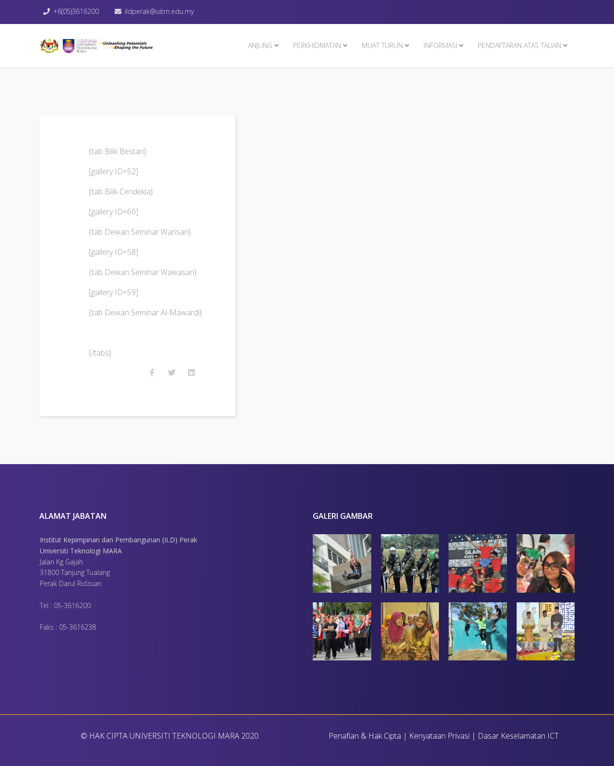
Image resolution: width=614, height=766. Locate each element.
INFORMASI (440, 45)
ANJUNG (260, 45)
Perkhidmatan (317, 45)
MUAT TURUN (382, 45)
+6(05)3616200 (76, 11)
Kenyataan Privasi (439, 735)
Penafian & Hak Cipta (365, 735)
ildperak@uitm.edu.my (159, 11)
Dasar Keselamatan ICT (518, 735)
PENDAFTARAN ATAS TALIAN (519, 45)
